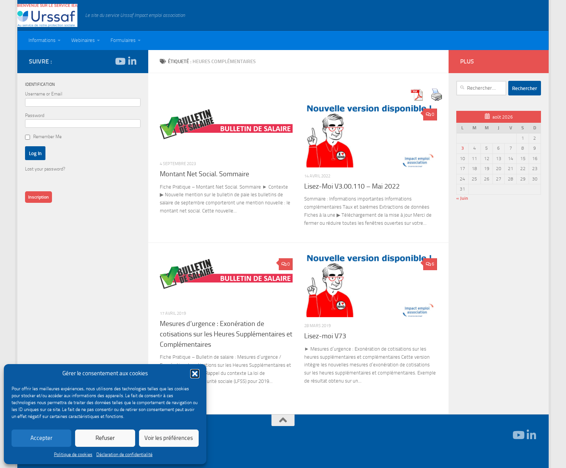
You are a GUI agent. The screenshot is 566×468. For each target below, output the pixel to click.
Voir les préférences (168, 438)
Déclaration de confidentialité (124, 454)
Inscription (38, 197)
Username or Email (43, 94)
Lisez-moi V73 (325, 336)
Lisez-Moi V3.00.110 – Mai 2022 (352, 186)
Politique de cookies (73, 454)
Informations (41, 40)
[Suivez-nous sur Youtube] (119, 61)
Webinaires (83, 40)
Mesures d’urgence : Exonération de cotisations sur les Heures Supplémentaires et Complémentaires (226, 333)
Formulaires (123, 40)
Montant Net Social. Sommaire (204, 174)
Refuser (105, 438)
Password (34, 115)
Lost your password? (45, 169)
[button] (195, 374)
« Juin (462, 198)
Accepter (41, 438)
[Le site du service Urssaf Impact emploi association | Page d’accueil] (47, 15)
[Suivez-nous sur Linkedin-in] (132, 61)
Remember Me (47, 136)
